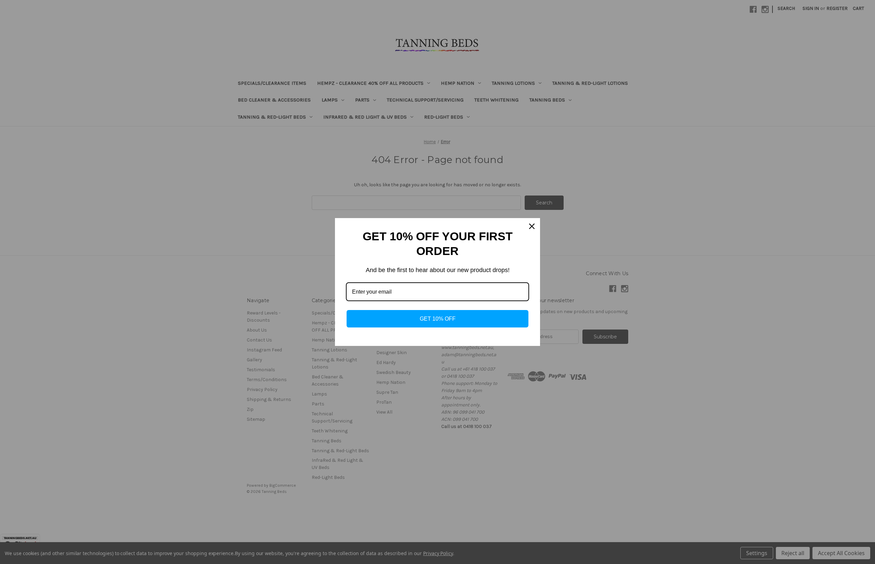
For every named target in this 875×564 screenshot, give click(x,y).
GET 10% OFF (438, 319)
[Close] (532, 226)
